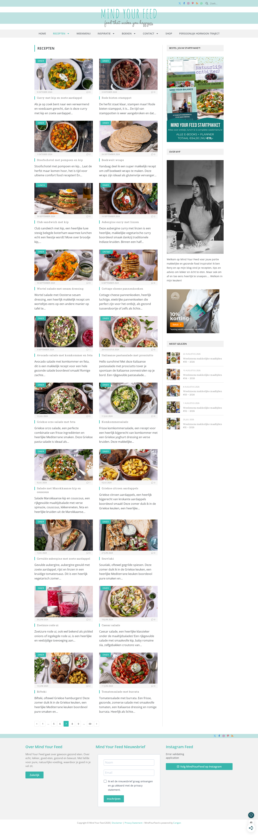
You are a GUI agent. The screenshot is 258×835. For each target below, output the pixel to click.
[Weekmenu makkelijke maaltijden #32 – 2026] (173, 407)
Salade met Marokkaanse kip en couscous (59, 490)
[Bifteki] (63, 668)
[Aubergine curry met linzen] (128, 198)
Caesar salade (111, 625)
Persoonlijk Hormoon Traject (199, 33)
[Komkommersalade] (128, 398)
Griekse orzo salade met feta (56, 422)
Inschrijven (114, 798)
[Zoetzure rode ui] (63, 601)
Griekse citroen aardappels (120, 488)
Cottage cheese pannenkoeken (122, 288)
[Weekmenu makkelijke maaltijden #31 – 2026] (173, 423)
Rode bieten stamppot (116, 97)
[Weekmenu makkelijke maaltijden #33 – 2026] (173, 390)
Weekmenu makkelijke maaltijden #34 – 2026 (202, 376)
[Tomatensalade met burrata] (128, 668)
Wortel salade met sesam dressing (60, 288)
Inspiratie (104, 33)
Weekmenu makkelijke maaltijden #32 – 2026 (202, 409)
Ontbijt (106, 251)
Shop (169, 33)
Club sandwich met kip (53, 222)
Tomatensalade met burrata (120, 691)
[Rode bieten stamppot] (128, 74)
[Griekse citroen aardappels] (128, 464)
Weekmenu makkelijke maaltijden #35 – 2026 (202, 360)
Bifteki (42, 691)
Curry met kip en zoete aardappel (59, 97)
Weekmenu (84, 33)
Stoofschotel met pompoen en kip (60, 160)
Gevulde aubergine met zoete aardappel (63, 558)
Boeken (127, 33)
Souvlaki (108, 558)
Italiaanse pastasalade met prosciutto (127, 355)
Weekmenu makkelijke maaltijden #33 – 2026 (202, 393)
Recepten (59, 33)
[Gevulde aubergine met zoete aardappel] (63, 535)
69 (90, 723)
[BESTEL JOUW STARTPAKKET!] (195, 99)
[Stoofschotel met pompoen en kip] (63, 136)
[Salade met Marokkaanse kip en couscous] (63, 464)
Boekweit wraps (113, 160)
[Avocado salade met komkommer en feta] (63, 331)
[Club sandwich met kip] (63, 198)
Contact (148, 33)
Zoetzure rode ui (47, 625)
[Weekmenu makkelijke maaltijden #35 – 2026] (173, 358)
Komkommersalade (115, 422)
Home (42, 33)
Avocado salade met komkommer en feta (64, 355)
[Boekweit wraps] (128, 136)
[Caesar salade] (128, 601)
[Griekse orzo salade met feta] (63, 398)
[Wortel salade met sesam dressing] (63, 265)
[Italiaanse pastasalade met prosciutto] (128, 331)
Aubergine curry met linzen (120, 222)
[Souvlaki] (128, 535)
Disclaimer (117, 822)
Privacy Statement (133, 822)
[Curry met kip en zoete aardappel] (63, 74)
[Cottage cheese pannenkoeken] (128, 265)
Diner (41, 60)
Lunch (41, 185)
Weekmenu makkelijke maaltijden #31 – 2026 (202, 426)
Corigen (177, 822)
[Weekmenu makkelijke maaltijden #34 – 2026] (173, 374)
